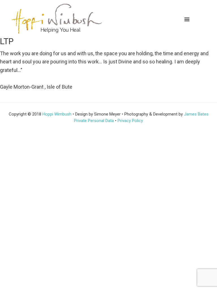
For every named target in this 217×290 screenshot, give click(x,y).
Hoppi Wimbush (56, 114)
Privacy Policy (130, 120)
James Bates (196, 114)
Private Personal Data (94, 120)
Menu (189, 18)
